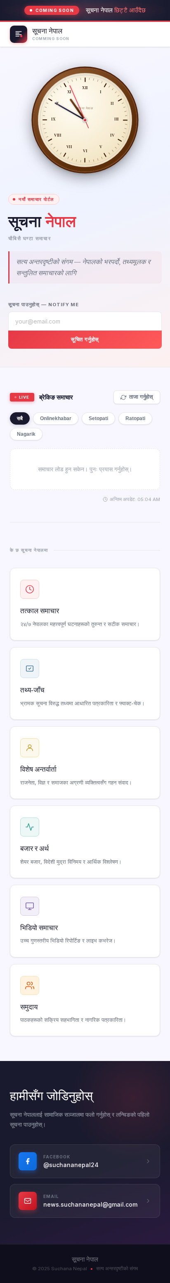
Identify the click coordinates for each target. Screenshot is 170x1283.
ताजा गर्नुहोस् (141, 397)
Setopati (98, 418)
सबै (20, 418)
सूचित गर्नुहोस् (85, 339)
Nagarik (26, 434)
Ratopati (135, 418)
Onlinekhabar (55, 418)
